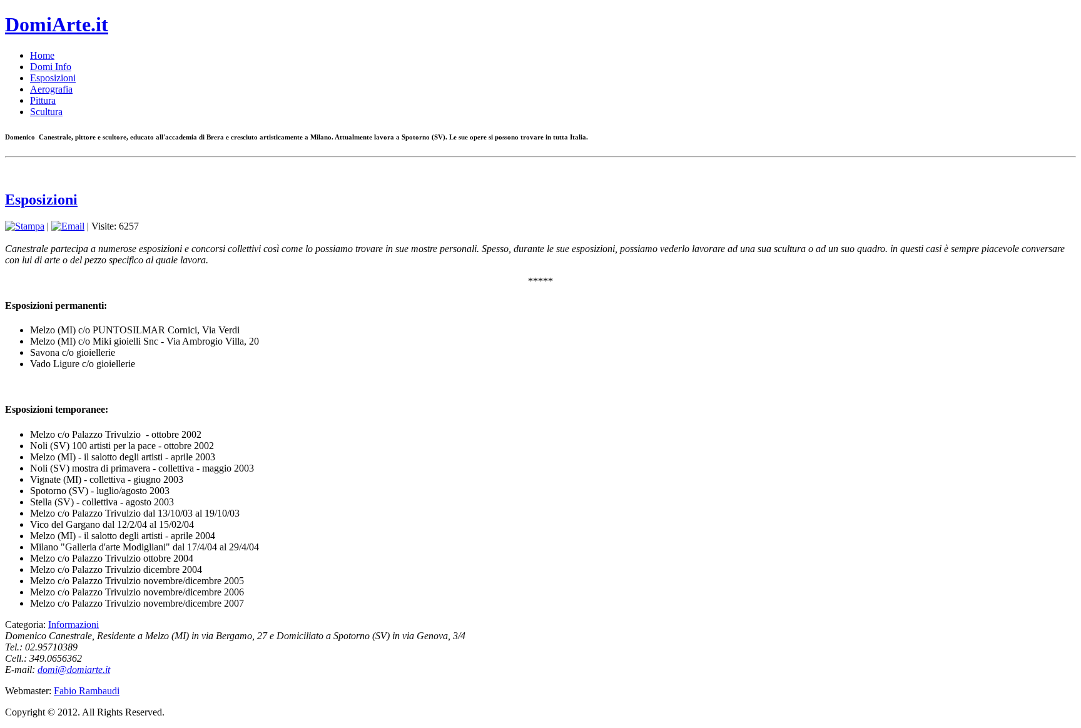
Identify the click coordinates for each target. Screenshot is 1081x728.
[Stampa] (24, 226)
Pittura (43, 100)
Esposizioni (53, 78)
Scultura (46, 111)
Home (42, 55)
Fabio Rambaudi (86, 690)
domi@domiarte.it (74, 669)
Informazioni (73, 624)
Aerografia (51, 89)
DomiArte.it (56, 24)
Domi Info (50, 66)
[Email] (67, 226)
